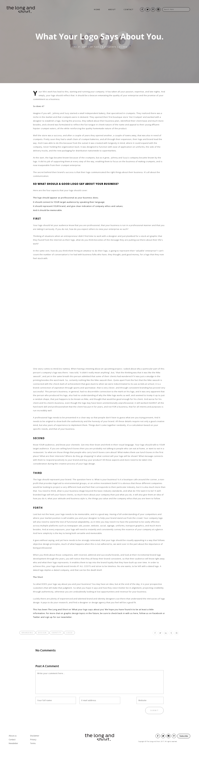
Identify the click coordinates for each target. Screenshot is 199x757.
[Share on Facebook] (155, 633)
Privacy (33, 739)
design (42, 633)
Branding (27, 633)
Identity (56, 633)
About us (12, 735)
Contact (12, 739)
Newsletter (13, 743)
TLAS (96, 47)
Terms (33, 743)
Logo (69, 633)
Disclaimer (34, 735)
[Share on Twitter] (160, 633)
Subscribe (183, 736)
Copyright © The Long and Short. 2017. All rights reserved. (157, 741)
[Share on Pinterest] (176, 633)
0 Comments (109, 47)
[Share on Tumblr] (171, 633)
